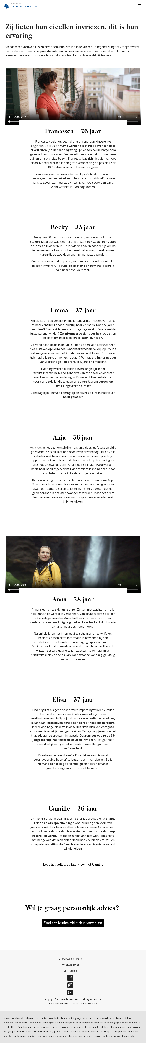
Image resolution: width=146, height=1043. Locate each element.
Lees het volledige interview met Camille (73, 864)
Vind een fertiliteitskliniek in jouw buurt (73, 922)
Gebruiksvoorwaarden (70, 958)
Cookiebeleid (70, 970)
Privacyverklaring (70, 964)
